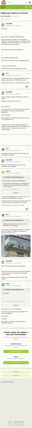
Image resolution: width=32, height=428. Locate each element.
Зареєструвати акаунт (16, 351)
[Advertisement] (13, 140)
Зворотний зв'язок (19, 421)
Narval (8, 283)
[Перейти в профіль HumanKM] (3, 25)
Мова (10, 421)
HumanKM (7, 16)
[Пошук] (26, 2)
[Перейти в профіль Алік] (3, 74)
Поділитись (16, 372)
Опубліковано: (13, 25)
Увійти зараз (16, 362)
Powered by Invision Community (16, 425)
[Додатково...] (29, 24)
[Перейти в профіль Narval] (3, 285)
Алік (7, 73)
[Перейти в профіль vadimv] (3, 172)
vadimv (8, 171)
